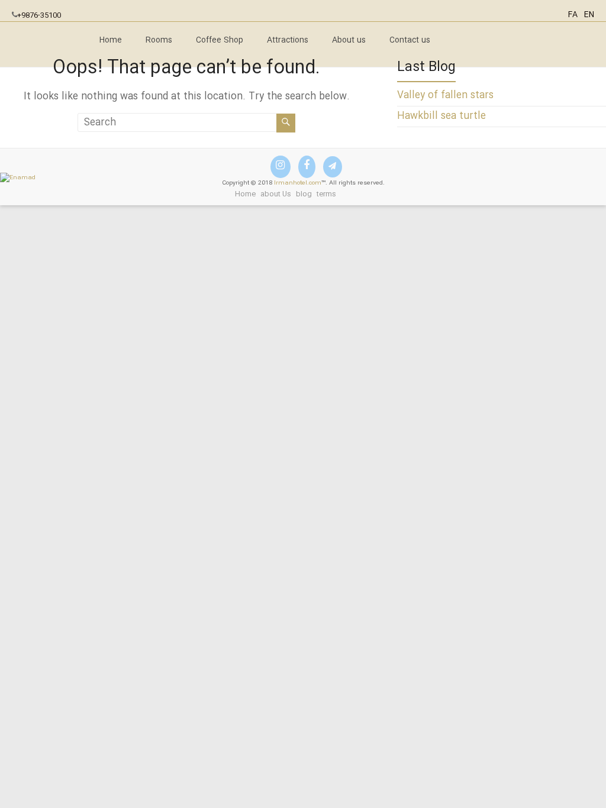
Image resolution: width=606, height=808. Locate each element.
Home (110, 40)
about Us (275, 194)
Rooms (159, 40)
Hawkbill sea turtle (441, 116)
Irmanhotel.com (297, 183)
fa (573, 14)
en (589, 14)
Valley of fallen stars (445, 96)
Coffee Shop (219, 40)
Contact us (409, 40)
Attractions (287, 40)
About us (349, 40)
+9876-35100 (39, 15)
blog (304, 194)
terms (326, 194)
